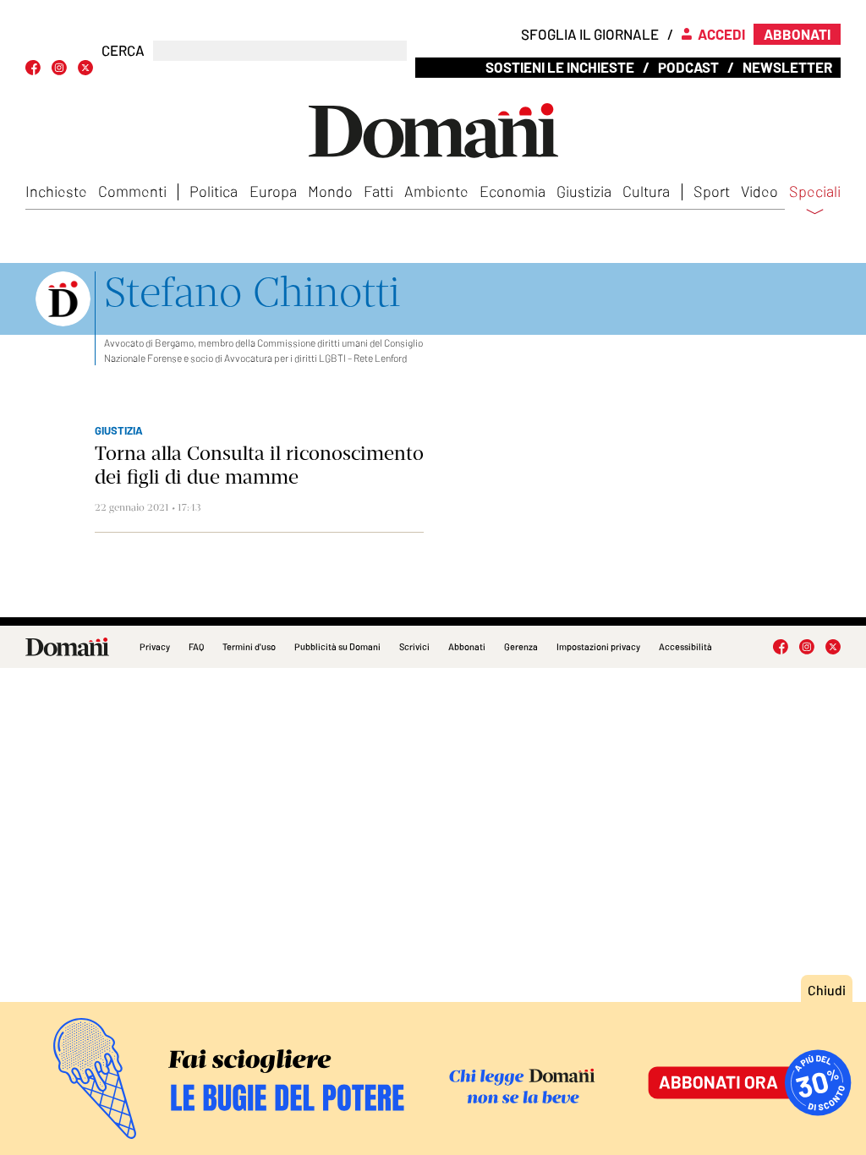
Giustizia (583, 191)
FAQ (196, 646)
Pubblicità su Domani (337, 646)
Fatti (378, 191)
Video (759, 191)
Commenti (132, 191)
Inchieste (56, 191)
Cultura (646, 191)
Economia (512, 191)
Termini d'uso (249, 646)
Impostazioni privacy (598, 646)
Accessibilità (685, 646)
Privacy (155, 646)
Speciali (815, 191)
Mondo (330, 191)
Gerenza (521, 646)
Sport (711, 191)
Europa (273, 191)
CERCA (123, 50)
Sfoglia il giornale (590, 33)
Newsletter (787, 66)
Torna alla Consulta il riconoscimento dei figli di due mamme (259, 465)
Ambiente (436, 191)
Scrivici (414, 646)
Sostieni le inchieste (559, 66)
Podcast (688, 66)
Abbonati (466, 646)
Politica (213, 191)
